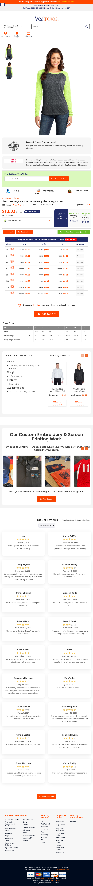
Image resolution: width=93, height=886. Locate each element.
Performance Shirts (60, 825)
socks (25, 833)
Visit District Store (10, 198)
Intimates (26, 830)
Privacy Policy (39, 883)
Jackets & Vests (29, 819)
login (36, 305)
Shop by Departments (76, 816)
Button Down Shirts (60, 834)
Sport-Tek (44, 829)
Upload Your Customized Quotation (74, 232)
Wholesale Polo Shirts (10, 830)
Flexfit (43, 832)
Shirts (25, 822)
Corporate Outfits (61, 816)
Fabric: (35, 204)
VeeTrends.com (46, 878)
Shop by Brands (45, 816)
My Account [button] (5, 36)
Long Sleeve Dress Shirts (60, 830)
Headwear (8, 833)
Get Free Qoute (46, 499)
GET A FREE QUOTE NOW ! (66, 2)
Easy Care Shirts (59, 841)
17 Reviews (57, 402)
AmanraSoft (55, 880)
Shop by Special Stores (16, 815)
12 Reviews (79, 402)
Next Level (44, 827)
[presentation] (82, 355)
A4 (42, 840)
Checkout (28, 36)
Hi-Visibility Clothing (9, 839)
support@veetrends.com (60, 869)
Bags (7, 836)
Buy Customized (24, 232)
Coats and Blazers (60, 849)
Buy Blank (9, 232)
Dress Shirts (60, 821)
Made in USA (27, 838)
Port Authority (46, 824)
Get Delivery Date (58, 179)
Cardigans (60, 852)
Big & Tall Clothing (11, 848)
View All (26, 841)
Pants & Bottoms (29, 827)
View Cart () (17, 36)
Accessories (9, 850)
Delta (43, 843)
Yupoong (44, 835)
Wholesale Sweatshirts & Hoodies (10, 824)
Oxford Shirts (60, 838)
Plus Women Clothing (9, 844)
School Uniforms (29, 835)
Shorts (25, 825)
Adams (44, 837)
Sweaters (59, 845)
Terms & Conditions (52, 883)
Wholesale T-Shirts (12, 819)
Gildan (43, 821)
